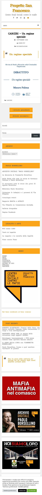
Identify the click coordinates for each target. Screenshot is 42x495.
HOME (4, 256)
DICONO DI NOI (8, 263)
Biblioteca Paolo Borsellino (12, 189)
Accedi (4, 126)
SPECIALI (5, 265)
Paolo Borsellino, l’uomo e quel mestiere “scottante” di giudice (18, 347)
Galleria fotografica (9, 208)
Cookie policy (23, 487)
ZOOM (4, 259)
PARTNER (5, 266)
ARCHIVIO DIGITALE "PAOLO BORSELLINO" (18, 171)
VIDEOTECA (6, 262)
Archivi (5, 152)
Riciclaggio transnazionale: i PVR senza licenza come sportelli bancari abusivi (18, 338)
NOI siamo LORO (8, 229)
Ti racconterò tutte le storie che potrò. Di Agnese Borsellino (19, 184)
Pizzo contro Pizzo (9, 240)
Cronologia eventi (9, 198)
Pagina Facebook (8, 212)
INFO (4, 257)
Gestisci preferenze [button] (10, 490)
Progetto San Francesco (21, 8)
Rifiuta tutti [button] (22, 490)
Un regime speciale (20, 54)
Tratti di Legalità (9, 232)
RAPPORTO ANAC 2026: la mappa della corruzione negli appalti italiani (17, 334)
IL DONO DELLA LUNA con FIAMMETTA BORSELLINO (17, 343)
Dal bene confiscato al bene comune (16, 312)
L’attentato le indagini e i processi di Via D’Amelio (19, 193)
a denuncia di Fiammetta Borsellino (17, 175)
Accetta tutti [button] (32, 490)
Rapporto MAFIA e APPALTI (13, 201)
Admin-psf (21, 43)
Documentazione (21, 46)
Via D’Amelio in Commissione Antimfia (17, 205)
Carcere (9, 100)
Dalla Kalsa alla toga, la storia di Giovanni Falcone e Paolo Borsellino (19, 179)
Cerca (4, 133)
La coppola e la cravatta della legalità (17, 236)
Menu (5, 25)
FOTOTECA (6, 260)
